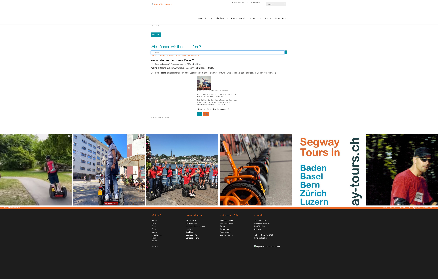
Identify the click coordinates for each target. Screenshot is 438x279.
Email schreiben (260, 238)
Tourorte (208, 18)
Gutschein (243, 18)
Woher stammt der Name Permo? (188, 55)
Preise (222, 226)
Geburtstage (191, 220)
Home (154, 26)
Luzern (154, 232)
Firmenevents (191, 223)
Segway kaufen (226, 235)
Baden (154, 223)
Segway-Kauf (280, 18)
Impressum (416, 208)
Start (200, 18)
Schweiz (155, 246)
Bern (154, 229)
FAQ (409, 208)
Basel (154, 226)
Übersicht (155, 35)
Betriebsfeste (191, 235)
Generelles (170, 55)
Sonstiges (161, 55)
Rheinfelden (157, 235)
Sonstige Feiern (192, 238)
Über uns (268, 18)
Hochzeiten (190, 229)
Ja (200, 114)
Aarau (154, 220)
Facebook (392, 208)
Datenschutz (427, 208)
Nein (206, 114)
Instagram (401, 208)
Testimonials (225, 232)
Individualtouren (222, 18)
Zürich (154, 241)
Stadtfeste (190, 232)
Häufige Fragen (226, 223)
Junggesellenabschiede (195, 226)
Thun (154, 238)
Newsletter (257, 3)
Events (234, 18)
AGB (435, 208)
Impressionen (256, 18)
